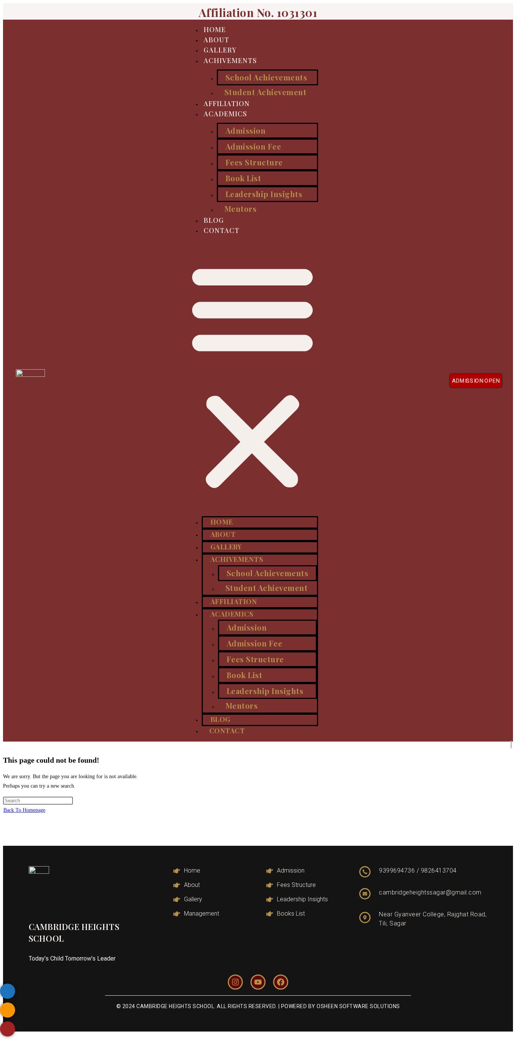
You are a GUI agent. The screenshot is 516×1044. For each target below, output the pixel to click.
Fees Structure (254, 162)
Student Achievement (265, 92)
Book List (243, 178)
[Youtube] (258, 982)
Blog (214, 220)
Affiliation (227, 103)
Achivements (230, 60)
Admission (246, 130)
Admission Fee (253, 146)
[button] (252, 376)
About (216, 39)
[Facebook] (280, 982)
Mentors (240, 209)
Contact (221, 230)
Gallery (220, 49)
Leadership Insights (264, 194)
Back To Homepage (24, 810)
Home (215, 29)
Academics (225, 113)
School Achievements (266, 77)
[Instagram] (235, 982)
